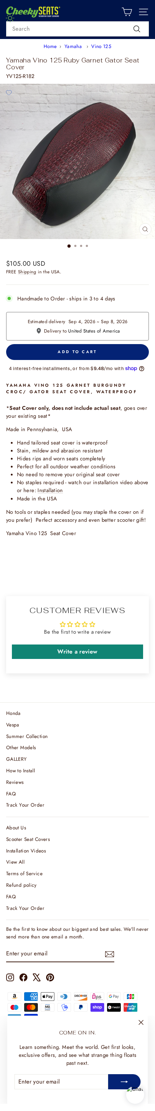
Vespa (12, 724)
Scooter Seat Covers (28, 839)
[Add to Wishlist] (8, 92)
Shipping (27, 272)
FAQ (11, 793)
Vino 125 (101, 46)
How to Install (20, 770)
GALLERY (16, 759)
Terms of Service (24, 873)
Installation (50, 490)
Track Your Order (25, 804)
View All (15, 861)
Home (50, 46)
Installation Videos (26, 850)
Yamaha (74, 46)
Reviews (15, 782)
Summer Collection (27, 736)
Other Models (21, 747)
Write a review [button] (77, 651)
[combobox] (77, 28)
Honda (13, 713)
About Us (16, 827)
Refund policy (21, 885)
